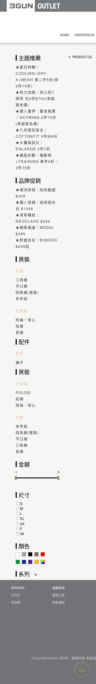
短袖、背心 (26, 319)
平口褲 (22, 286)
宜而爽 (16, 602)
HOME (64, 35)
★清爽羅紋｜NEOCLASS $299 (33, 218)
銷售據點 (58, 602)
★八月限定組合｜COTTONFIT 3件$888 (36, 133)
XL (22, 518)
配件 (20, 353)
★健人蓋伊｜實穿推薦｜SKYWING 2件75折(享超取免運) (36, 117)
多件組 (22, 298)
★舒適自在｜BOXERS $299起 (36, 243)
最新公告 (58, 595)
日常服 (22, 311)
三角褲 (22, 279)
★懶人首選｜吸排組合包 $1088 (36, 205)
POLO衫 (23, 392)
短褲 (20, 326)
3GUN (15, 595)
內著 (20, 271)
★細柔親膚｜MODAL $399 (35, 230)
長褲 (20, 332)
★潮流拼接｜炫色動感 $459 (36, 193)
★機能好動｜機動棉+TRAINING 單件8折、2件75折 (37, 161)
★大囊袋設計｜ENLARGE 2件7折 (33, 145)
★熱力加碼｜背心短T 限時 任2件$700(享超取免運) (35, 98)
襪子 (20, 362)
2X (22, 523)
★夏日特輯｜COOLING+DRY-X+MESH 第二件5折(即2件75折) (37, 76)
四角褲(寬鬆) (27, 292)
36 (22, 533)
